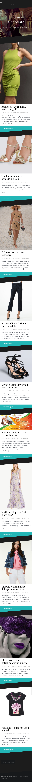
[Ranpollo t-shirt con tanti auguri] (15, 704)
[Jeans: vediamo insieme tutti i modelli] (15, 299)
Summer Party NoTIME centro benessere (14, 434)
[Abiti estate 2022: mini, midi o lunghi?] (15, 69)
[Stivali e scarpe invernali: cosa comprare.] (15, 365)
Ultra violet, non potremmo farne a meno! (15, 661)
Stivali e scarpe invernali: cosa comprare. (15, 386)
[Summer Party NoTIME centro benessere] (15, 422)
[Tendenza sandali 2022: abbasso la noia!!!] (15, 152)
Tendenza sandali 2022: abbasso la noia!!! (14, 177)
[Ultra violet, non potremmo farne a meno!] (15, 634)
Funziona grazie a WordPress (9, 776)
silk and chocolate (15, 112)
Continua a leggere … (9, 128)
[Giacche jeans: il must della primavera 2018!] (15, 560)
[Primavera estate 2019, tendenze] (15, 224)
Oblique (25, 776)
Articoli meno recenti (8, 762)
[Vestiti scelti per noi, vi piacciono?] (15, 483)
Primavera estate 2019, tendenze (14, 253)
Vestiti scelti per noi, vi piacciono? (14, 513)
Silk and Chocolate (16, 19)
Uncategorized (25, 112)
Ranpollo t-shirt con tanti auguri (15, 729)
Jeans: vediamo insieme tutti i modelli (14, 325)
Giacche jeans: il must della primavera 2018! (13, 588)
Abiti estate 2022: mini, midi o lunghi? (14, 108)
